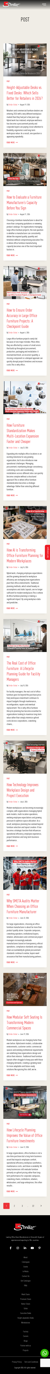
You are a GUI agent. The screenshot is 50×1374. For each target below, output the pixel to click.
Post (8, 81)
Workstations (25, 1322)
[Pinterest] (39, 1248)
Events (25, 1266)
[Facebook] (10, 1248)
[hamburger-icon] (44, 5)
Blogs (26, 1340)
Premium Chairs (25, 1299)
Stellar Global (12, 105)
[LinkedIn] (25, 1248)
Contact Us (25, 1276)
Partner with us (25, 1345)
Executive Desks (25, 1313)
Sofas (26, 1308)
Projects (25, 1350)
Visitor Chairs (25, 1303)
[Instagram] (17, 1248)
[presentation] (25, 59)
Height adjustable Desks (26, 1318)
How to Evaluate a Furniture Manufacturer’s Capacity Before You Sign (24, 202)
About (26, 1257)
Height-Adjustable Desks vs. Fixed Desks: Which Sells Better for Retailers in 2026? (25, 93)
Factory (25, 1331)
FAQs (25, 1285)
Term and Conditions (31, 1362)
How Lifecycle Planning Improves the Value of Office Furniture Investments (24, 1135)
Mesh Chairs (26, 1294)
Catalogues (25, 1262)
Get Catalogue (26, 1280)
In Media (25, 1271)
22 (33, 1205)
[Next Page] (41, 1206)
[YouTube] (32, 1248)
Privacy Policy (17, 1362)
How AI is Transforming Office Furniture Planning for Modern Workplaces (25, 555)
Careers (25, 1336)
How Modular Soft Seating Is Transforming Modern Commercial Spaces (24, 1022)
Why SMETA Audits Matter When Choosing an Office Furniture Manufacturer (23, 906)
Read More (12, 142)
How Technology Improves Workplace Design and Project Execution (22, 790)
